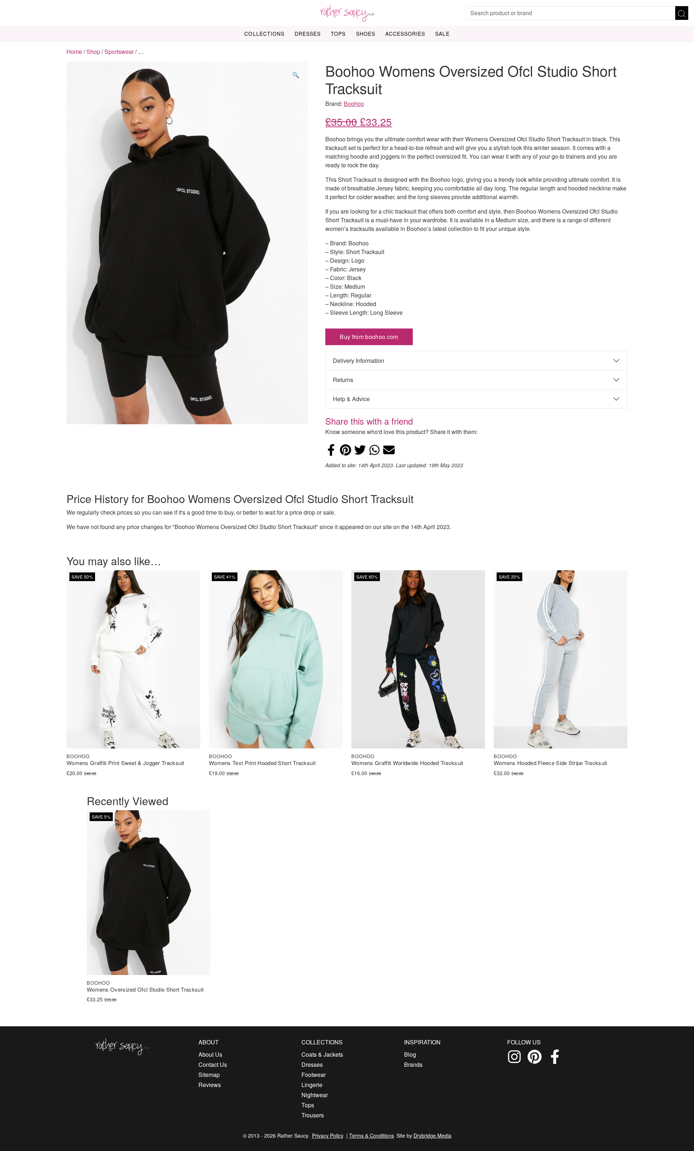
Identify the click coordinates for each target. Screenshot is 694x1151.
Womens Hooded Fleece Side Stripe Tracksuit (550, 763)
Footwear (313, 1074)
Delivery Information (358, 360)
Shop (93, 51)
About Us (210, 1054)
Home (74, 51)
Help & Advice (351, 399)
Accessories (405, 33)
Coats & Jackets (322, 1054)
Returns (343, 379)
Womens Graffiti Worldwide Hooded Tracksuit (407, 763)
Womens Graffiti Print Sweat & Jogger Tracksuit (125, 763)
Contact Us (212, 1064)
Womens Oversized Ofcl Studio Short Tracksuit (145, 989)
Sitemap (209, 1074)
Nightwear (314, 1095)
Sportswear (119, 51)
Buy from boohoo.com (369, 336)
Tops (338, 33)
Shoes (365, 33)
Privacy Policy (327, 1135)
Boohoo (354, 103)
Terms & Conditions (371, 1135)
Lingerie (311, 1085)
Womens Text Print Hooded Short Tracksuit (262, 763)
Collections (264, 33)
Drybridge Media (432, 1135)
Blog (410, 1054)
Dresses (308, 33)
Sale (442, 33)
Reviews (209, 1085)
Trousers (312, 1115)
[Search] (681, 13)
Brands (413, 1064)
